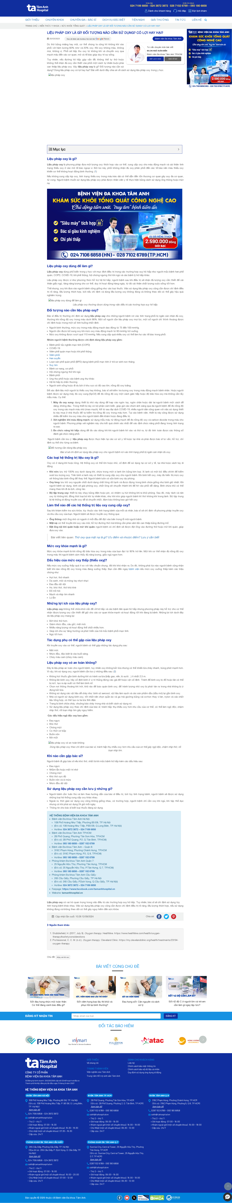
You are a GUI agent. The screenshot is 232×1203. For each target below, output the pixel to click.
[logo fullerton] (116, 1042)
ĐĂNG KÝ (171, 1016)
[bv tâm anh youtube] (127, 1197)
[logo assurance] (188, 1042)
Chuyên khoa (54, 19)
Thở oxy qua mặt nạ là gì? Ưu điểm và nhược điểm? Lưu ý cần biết (116, 537)
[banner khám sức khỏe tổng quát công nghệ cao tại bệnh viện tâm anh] (209, 58)
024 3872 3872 (70, 829)
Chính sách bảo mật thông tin (142, 1066)
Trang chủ (31, 26)
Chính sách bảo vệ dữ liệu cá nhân (143, 1069)
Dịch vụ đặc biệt (113, 19)
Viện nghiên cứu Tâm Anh (98, 1072)
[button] (227, 1197)
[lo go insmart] (79, 1042)
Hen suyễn (54, 358)
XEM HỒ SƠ (172, 59)
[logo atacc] (152, 1042)
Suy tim (53, 365)
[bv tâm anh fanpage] (119, 1197)
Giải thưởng (160, 19)
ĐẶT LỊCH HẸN (155, 59)
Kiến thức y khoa (49, 26)
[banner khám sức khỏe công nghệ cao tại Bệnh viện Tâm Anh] (114, 224)
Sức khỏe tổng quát (73, 26)
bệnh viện (134, 569)
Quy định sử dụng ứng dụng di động (144, 1072)
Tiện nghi (138, 19)
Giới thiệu (32, 19)
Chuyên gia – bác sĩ (83, 19)
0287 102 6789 (87, 843)
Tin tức (180, 19)
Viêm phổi (54, 355)
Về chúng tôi (92, 1063)
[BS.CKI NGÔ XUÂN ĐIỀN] (137, 53)
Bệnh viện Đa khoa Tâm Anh (168, 38)
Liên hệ (197, 19)
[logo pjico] (43, 1042)
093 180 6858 (70, 843)
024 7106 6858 (88, 829)
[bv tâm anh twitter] (134, 1197)
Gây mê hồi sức (63, 957)
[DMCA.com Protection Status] (157, 1197)
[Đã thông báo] (173, 1197)
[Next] (206, 990)
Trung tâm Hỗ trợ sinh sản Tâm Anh (103, 1075)
